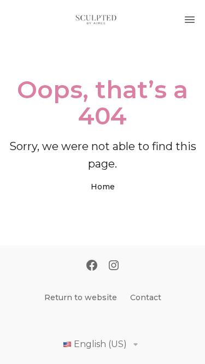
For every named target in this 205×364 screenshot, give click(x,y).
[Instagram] (113, 266)
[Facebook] (91, 266)
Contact (145, 297)
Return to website (80, 297)
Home (103, 187)
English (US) (100, 344)
